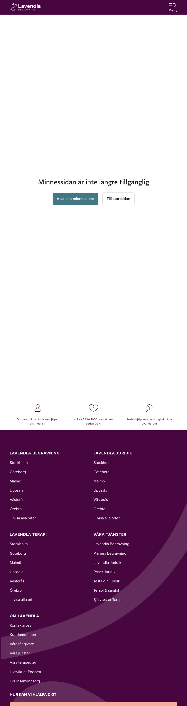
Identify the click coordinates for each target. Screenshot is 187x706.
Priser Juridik (104, 571)
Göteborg (18, 471)
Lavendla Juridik (113, 453)
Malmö (15, 481)
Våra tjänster (110, 534)
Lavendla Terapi (28, 534)
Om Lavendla (24, 616)
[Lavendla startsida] (27, 7)
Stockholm (19, 462)
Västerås (17, 499)
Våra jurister (20, 653)
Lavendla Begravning (35, 453)
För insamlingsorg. (25, 681)
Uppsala (16, 490)
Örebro (16, 508)
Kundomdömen (23, 634)
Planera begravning (110, 553)
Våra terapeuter (23, 662)
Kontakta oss (20, 625)
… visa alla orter (23, 518)
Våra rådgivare (22, 643)
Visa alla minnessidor (75, 198)
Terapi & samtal (106, 590)
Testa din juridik (107, 581)
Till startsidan (118, 198)
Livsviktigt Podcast (25, 671)
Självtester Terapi (108, 599)
